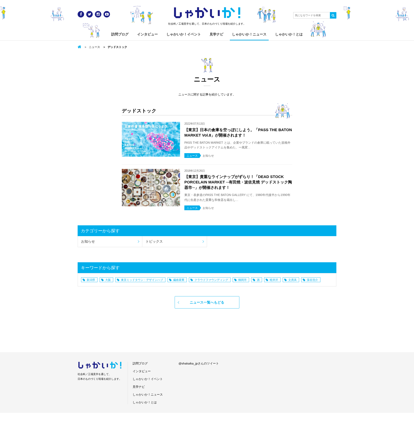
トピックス (154, 241)
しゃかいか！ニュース (249, 34)
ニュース (94, 47)
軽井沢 (274, 279)
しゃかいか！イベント (183, 34)
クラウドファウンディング (211, 279)
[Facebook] (81, 14)
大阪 (108, 279)
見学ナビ (216, 34)
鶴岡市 (242, 279)
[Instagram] (98, 14)
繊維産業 (178, 279)
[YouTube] (107, 14)
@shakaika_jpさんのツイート (199, 363)
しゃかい (207, 12)
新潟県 (91, 279)
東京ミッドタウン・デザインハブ (142, 279)
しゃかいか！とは (289, 34)
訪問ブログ (120, 34)
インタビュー (147, 34)
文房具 (292, 279)
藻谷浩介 (312, 279)
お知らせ (88, 241)
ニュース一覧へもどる (207, 302)
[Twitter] (89, 14)
